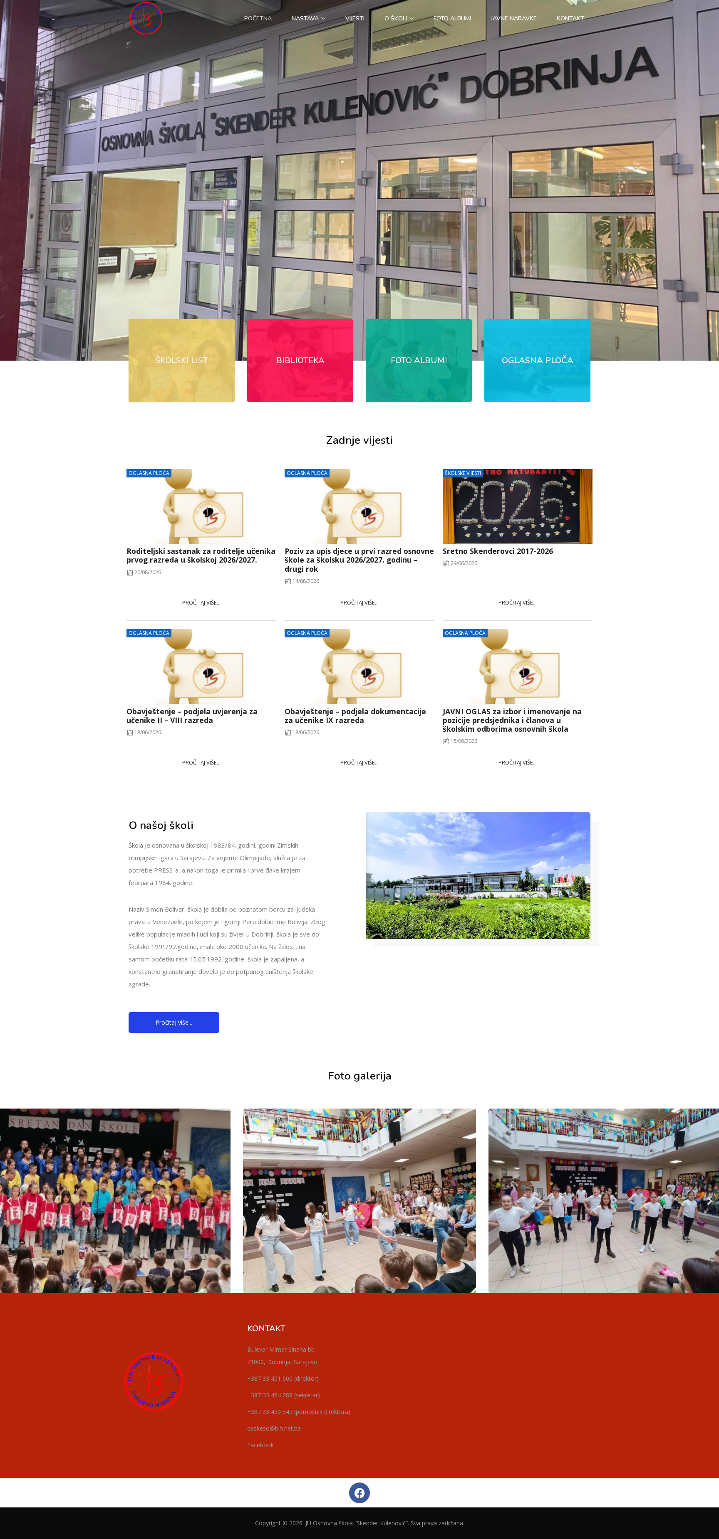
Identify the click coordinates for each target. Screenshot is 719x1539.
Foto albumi (452, 18)
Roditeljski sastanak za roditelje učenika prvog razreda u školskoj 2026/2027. (200, 555)
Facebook (260, 1445)
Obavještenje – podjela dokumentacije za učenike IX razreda (355, 715)
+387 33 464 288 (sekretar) (283, 1395)
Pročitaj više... (201, 602)
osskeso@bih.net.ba (274, 1428)
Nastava (306, 18)
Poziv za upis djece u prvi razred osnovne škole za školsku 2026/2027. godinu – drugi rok (359, 559)
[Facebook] (359, 1492)
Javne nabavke (514, 18)
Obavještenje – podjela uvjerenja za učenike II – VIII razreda (192, 715)
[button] (9, 1201)
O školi (396, 18)
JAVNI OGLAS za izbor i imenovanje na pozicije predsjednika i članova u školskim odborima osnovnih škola (512, 720)
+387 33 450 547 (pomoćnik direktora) (298, 1412)
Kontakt (570, 18)
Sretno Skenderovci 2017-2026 (498, 551)
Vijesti (354, 18)
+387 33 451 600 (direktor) (283, 1378)
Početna (258, 18)
